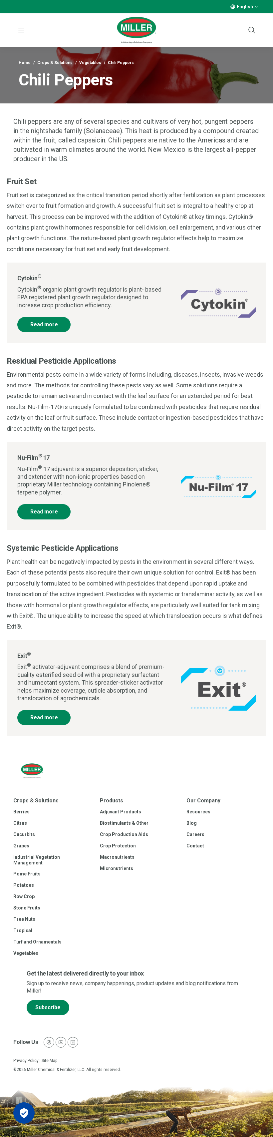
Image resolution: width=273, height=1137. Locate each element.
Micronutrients (116, 868)
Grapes (21, 845)
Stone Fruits (26, 907)
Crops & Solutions (55, 62)
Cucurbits (24, 834)
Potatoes (23, 885)
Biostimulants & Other (124, 823)
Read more (44, 324)
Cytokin (29, 278)
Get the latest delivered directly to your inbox (85, 973)
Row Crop (24, 896)
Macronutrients (117, 857)
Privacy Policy (26, 1060)
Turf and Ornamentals (37, 941)
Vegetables (90, 62)
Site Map (49, 1060)
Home (25, 62)
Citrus (20, 823)
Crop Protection (118, 845)
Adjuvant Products (120, 811)
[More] (256, 7)
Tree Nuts (24, 919)
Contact (195, 845)
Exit (24, 655)
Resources (198, 811)
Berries (21, 811)
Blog (191, 823)
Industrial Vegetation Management (36, 859)
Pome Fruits (27, 873)
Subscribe (48, 1007)
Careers (195, 834)
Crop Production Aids (124, 834)
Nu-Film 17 (33, 457)
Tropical (22, 930)
